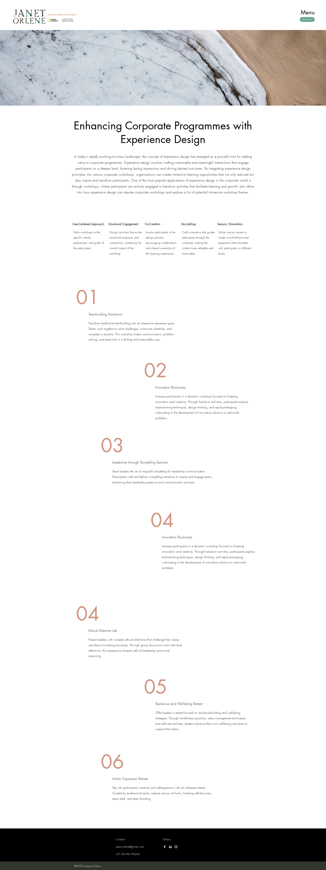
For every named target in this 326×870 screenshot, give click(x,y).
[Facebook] (165, 847)
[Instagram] (176, 847)
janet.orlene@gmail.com (130, 847)
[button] (308, 12)
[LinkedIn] (170, 847)
